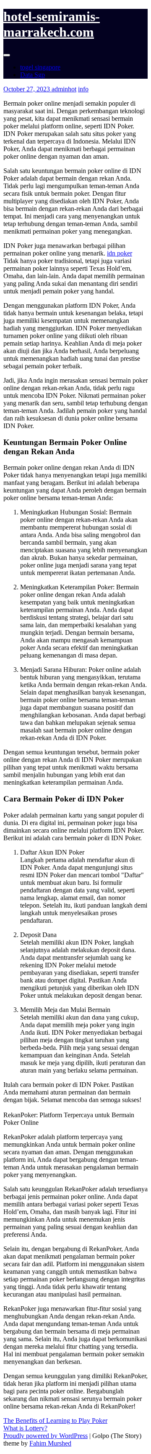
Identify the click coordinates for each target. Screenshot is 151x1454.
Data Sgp (32, 74)
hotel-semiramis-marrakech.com (51, 24)
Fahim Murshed (50, 1443)
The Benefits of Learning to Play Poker (55, 1420)
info (83, 89)
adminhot (64, 89)
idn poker (119, 253)
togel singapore (40, 67)
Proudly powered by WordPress (45, 1435)
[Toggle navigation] (6, 55)
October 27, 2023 (27, 89)
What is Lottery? (25, 1428)
